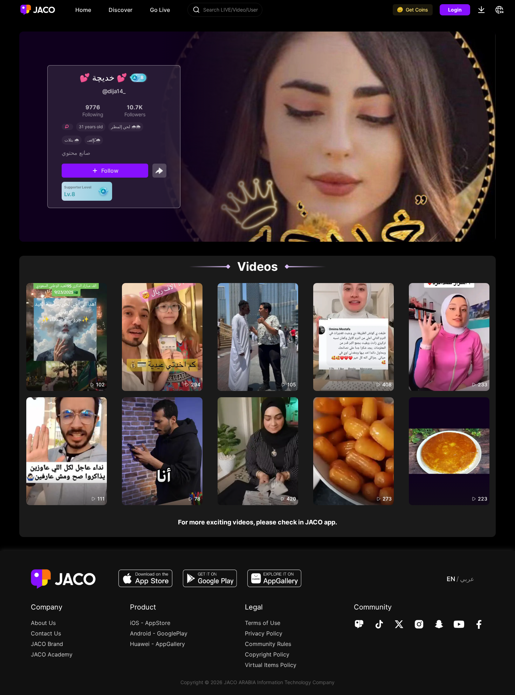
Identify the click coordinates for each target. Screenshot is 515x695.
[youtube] (454, 625)
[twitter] (394, 625)
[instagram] (414, 625)
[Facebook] (474, 625)
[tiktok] (374, 625)
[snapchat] (434, 625)
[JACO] (359, 625)
